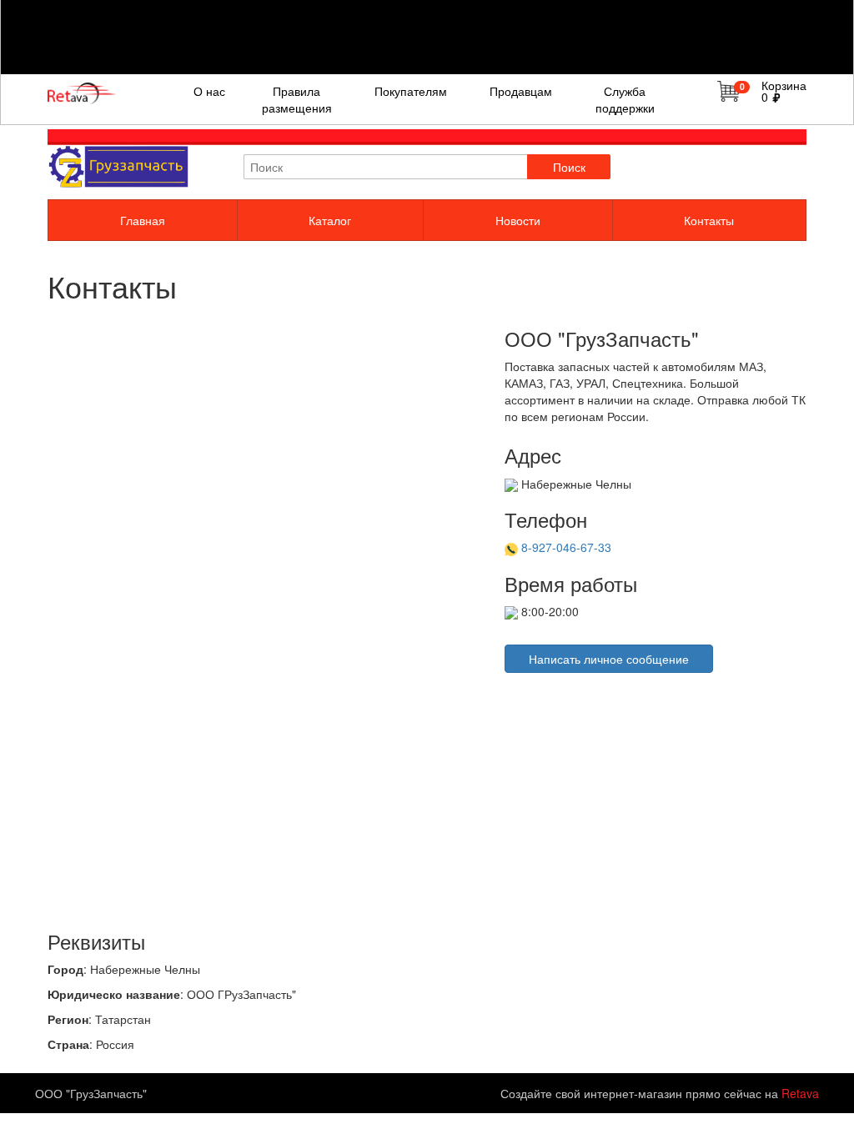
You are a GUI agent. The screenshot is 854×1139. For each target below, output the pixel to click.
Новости (517, 220)
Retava (800, 1093)
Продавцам (521, 91)
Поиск (569, 166)
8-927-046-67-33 (566, 547)
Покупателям (410, 91)
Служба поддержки (625, 99)
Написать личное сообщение (609, 658)
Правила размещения (297, 99)
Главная (142, 220)
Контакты (709, 220)
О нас (209, 91)
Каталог (330, 220)
